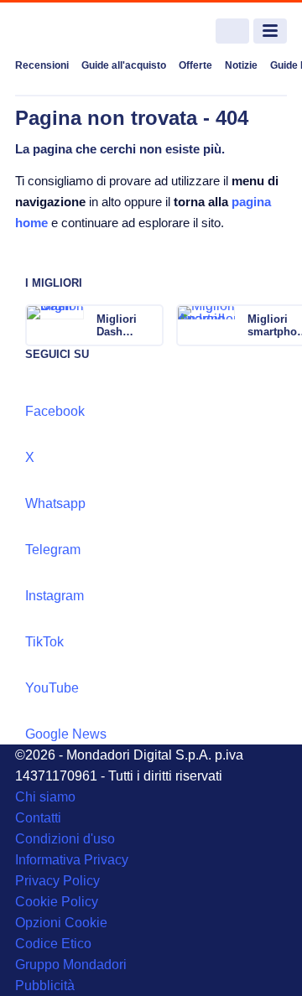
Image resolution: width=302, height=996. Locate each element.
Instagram (54, 596)
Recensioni (42, 65)
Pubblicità (45, 985)
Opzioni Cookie (61, 923)
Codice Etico (53, 943)
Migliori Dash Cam (116, 325)
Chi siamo (45, 797)
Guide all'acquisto (123, 65)
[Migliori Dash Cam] (149, 325)
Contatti (38, 818)
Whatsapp (55, 503)
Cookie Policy (56, 902)
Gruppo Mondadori (71, 964)
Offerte (195, 65)
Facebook (55, 411)
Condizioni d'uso (65, 839)
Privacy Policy (57, 881)
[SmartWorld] (78, 31)
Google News (66, 734)
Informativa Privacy (71, 860)
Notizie (241, 65)
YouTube (52, 688)
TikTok (44, 642)
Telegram (53, 549)
